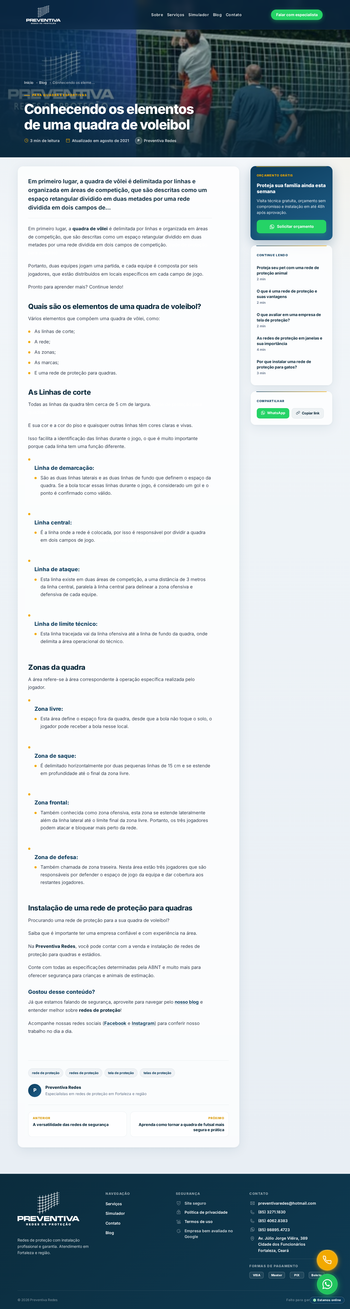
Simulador (198, 14)
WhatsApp (276, 413)
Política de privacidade (206, 1212)
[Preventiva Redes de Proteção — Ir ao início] (47, 15)
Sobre (157, 14)
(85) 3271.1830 (271, 1212)
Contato (234, 14)
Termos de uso (199, 1221)
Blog (217, 14)
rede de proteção (45, 1073)
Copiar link (310, 413)
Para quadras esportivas (59, 95)
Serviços (175, 14)
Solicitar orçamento (295, 226)
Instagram (143, 1023)
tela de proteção (121, 1073)
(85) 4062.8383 (273, 1220)
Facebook (115, 1023)
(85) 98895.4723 (274, 1229)
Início (28, 82)
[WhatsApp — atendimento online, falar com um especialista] (327, 1284)
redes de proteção (83, 1073)
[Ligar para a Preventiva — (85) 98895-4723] (327, 1260)
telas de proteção (157, 1073)
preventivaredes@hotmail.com (287, 1203)
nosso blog (187, 1002)
